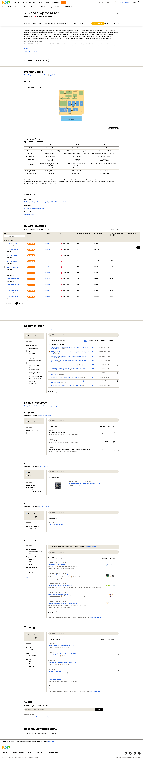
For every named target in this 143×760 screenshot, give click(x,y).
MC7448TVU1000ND (13, 296)
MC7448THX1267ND (13, 285)
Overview (27, 23)
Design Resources (62, 23)
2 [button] (19, 303)
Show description (9, 240)
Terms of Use (10, 757)
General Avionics (29, 214)
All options (31, 243)
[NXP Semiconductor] (6, 2)
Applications (53, 75)
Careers (14, 753)
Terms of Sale (17, 757)
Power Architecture (41, 7)
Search (99, 709)
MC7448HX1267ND (12, 255)
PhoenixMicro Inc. (55, 596)
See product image (30, 51)
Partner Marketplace (95, 617)
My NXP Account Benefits (49, 753)
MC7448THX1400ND (13, 290)
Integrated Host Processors (56, 7)
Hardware (37, 406)
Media (29, 753)
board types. (43, 467)
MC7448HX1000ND (12, 243)
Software (45, 406)
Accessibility (25, 757)
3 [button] (22, 303)
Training (74, 23)
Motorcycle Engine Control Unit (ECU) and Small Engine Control (45, 202)
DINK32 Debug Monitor (56, 524)
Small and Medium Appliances (34, 208)
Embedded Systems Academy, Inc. (60, 577)
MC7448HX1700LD (12, 267)
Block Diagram (29, 75)
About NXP (6, 753)
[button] (134, 2)
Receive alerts (58, 17)
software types (44, 507)
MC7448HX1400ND (12, 261)
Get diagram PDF (113, 128)
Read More (51, 741)
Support (81, 23)
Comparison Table (42, 75)
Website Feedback (34, 757)
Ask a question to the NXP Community (36, 717)
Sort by (102, 341)
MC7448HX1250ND (12, 249)
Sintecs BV (53, 566)
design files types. (45, 415)
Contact (36, 753)
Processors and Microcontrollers (24, 7)
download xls (114, 229)
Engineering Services (56, 406)
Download (107, 432)
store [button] (63, 2)
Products (10, 7)
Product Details (37, 23)
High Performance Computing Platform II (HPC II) (85, 483)
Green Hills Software (60, 673)
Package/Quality (112, 23)
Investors (21, 753)
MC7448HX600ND (12, 273)
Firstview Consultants (56, 605)
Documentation (49, 23)
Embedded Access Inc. (60, 681)
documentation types (46, 329)
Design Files (28, 406)
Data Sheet (9, 246)
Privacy (4, 757)
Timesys (52, 587)
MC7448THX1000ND (13, 279)
